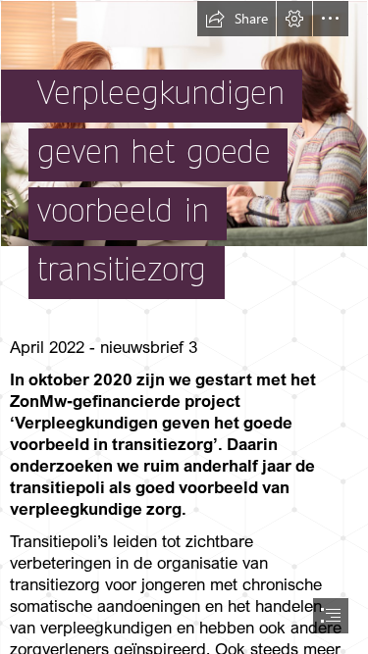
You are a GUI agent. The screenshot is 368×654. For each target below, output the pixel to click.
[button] (236, 18)
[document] (184, 327)
